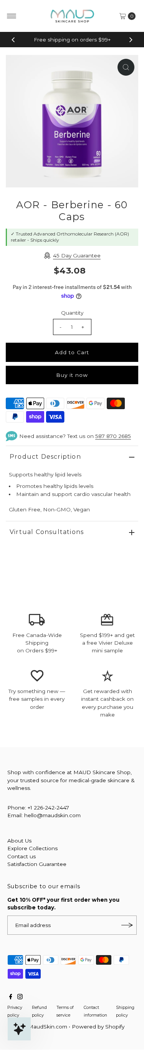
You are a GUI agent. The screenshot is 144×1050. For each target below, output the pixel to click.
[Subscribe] (127, 925)
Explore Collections (32, 848)
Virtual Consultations (47, 532)
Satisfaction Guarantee (36, 864)
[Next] (130, 39)
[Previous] (13, 39)
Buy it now (72, 375)
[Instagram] (20, 997)
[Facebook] (10, 997)
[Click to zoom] (126, 67)
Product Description (45, 456)
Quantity (72, 313)
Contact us (21, 856)
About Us (19, 841)
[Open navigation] (12, 16)
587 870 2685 (113, 436)
